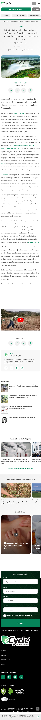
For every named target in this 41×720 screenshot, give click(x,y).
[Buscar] (34, 3)
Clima (21, 21)
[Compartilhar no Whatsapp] (10, 90)
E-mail (5, 577)
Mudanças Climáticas (12, 21)
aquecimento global (20, 113)
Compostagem (20, 15)
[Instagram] (22, 368)
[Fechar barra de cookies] (38, 717)
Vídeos (6, 15)
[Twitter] (11, 368)
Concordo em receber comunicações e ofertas (19, 615)
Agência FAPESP (33, 242)
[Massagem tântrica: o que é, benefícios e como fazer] (16, 534)
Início (4, 21)
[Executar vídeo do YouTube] (20, 320)
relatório (5, 175)
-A (25, 82)
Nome (5, 587)
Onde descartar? (17, 9)
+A (20, 82)
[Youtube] (15, 677)
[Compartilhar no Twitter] (23, 90)
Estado (5, 596)
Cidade (5, 606)
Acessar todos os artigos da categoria (20, 468)
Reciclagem (35, 15)
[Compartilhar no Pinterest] (30, 90)
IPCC (3, 164)
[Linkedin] (17, 368)
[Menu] (39, 3)
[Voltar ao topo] (37, 709)
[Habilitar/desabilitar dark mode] (15, 82)
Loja (37, 9)
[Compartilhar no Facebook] (17, 90)
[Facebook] (6, 368)
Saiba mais (9, 718)
